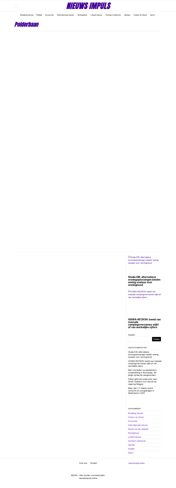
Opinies (131, 445)
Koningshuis (133, 433)
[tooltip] (152, 5)
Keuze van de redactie (138, 429)
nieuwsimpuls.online (136, 463)
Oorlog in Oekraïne (137, 441)
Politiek (131, 449)
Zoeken (131, 335)
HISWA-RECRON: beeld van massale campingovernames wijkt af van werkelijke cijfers (144, 323)
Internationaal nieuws (138, 425)
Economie (132, 421)
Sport (130, 453)
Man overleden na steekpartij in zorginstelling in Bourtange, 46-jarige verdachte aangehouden (142, 372)
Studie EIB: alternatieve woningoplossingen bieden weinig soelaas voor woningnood (144, 281)
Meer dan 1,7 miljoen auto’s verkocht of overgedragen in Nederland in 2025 (141, 390)
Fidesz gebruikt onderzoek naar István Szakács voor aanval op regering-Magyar (142, 381)
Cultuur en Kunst (136, 417)
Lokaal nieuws (134, 437)
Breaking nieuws (135, 413)
